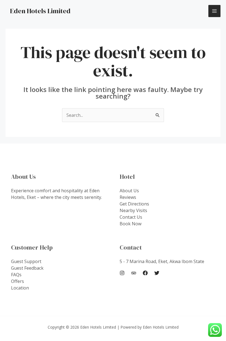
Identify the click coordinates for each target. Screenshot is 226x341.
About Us (129, 191)
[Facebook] (145, 272)
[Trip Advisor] (133, 272)
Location (20, 288)
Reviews (128, 197)
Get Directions (134, 204)
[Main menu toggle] (214, 11)
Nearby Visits (133, 210)
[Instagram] (122, 272)
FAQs (16, 275)
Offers (17, 281)
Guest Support (26, 261)
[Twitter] (156, 272)
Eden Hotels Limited (40, 10)
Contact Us (131, 217)
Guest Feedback (27, 268)
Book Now (130, 224)
